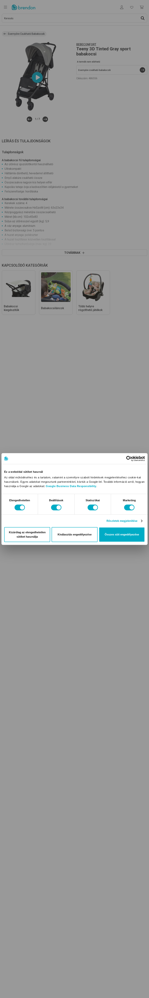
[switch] (56, 507)
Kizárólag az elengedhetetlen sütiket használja (27, 534)
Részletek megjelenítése (121, 520)
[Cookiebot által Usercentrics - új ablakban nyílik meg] (129, 458)
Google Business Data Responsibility (71, 486)
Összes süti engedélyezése (122, 534)
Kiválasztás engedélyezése (75, 534)
